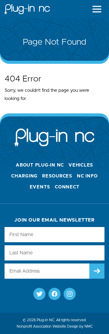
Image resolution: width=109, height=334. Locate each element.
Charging (24, 176)
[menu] (96, 9)
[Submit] (96, 271)
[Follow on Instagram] (70, 294)
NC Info (87, 176)
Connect (67, 187)
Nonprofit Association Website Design (47, 326)
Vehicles (80, 165)
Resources (57, 176)
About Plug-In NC (40, 165)
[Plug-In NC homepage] (27, 9)
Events (40, 187)
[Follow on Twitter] (39, 294)
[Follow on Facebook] (54, 294)
